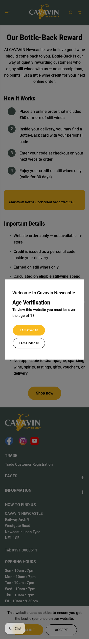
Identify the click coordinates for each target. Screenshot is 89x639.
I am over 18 (29, 330)
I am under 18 (29, 343)
